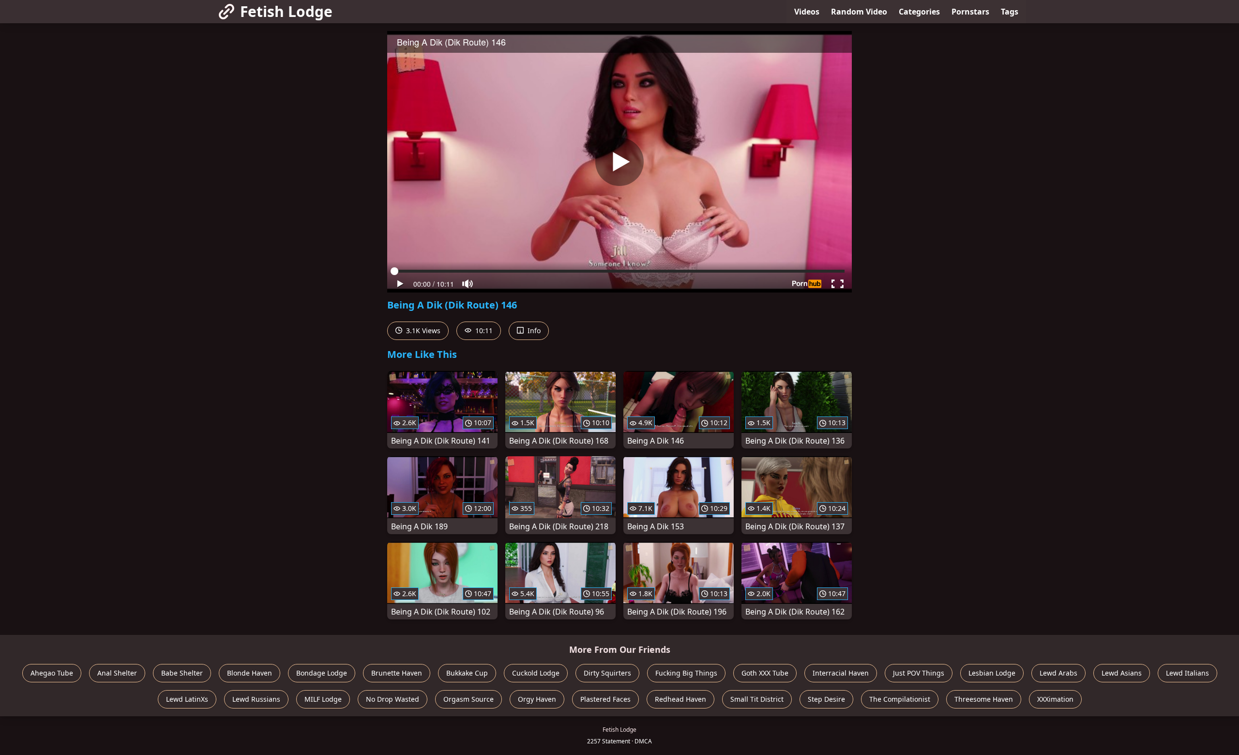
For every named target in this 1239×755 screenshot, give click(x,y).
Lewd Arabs (1058, 673)
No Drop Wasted (392, 699)
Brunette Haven (396, 673)
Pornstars (970, 11)
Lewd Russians (256, 699)
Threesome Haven (983, 699)
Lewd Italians (1187, 673)
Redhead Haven (680, 699)
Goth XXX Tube (764, 673)
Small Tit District (757, 699)
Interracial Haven (841, 673)
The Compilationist (899, 699)
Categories (919, 11)
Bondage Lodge (321, 673)
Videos (806, 11)
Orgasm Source (468, 699)
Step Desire (826, 699)
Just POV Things (918, 673)
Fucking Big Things (686, 673)
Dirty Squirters (607, 673)
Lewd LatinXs (187, 699)
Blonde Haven (249, 673)
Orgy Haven (537, 699)
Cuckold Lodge (535, 673)
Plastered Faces (605, 699)
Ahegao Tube (51, 673)
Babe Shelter (182, 673)
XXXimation (1055, 699)
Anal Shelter (117, 673)
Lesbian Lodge (991, 673)
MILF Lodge (323, 699)
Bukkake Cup (467, 673)
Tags (1009, 11)
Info (533, 330)
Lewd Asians (1122, 673)
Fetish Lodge (286, 11)
